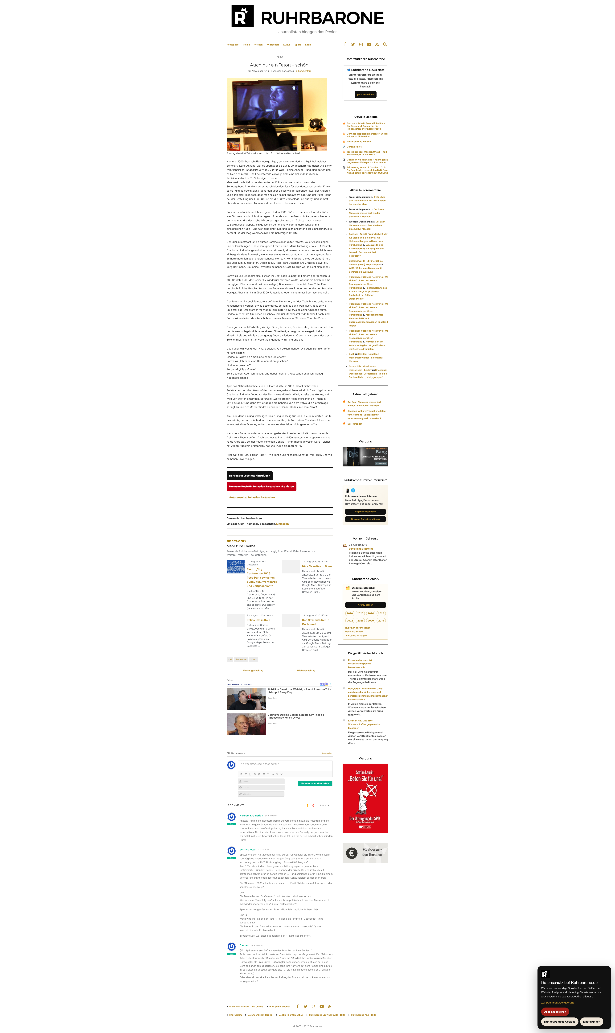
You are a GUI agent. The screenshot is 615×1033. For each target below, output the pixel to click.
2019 (381, 620)
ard (230, 659)
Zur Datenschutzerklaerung (557, 1002)
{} (277, 774)
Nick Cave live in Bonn (317, 566)
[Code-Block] (273, 774)
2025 (360, 613)
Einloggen (282, 523)
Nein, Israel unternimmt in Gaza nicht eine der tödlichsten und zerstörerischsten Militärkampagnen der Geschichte (368, 694)
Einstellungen (591, 1021)
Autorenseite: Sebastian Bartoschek (252, 497)
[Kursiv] (246, 774)
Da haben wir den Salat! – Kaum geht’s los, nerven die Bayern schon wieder (367, 161)
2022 (350, 620)
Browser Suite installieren (365, 519)
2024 (371, 613)
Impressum (235, 1014)
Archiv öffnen (365, 604)
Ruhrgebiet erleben (279, 1006)
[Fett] (241, 774)
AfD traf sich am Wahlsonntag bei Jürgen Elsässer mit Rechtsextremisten (367, 345)
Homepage (232, 44)
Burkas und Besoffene (361, 548)
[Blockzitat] (268, 774)
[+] (282, 774)
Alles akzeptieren (555, 1011)
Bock (351, 354)
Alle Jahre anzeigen (356, 635)
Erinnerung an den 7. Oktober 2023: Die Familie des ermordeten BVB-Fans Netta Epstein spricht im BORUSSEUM (367, 170)
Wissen (258, 44)
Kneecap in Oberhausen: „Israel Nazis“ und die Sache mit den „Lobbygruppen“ (368, 374)
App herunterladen (365, 511)
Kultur (286, 44)
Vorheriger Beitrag (253, 670)
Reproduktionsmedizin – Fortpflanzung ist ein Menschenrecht (361, 664)
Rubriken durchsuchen (357, 627)
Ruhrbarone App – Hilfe (363, 1014)
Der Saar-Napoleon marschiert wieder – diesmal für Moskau (367, 135)
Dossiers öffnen (354, 631)
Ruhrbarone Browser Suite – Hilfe (327, 1014)
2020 (371, 620)
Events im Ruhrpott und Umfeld (246, 1006)
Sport (298, 44)
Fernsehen (241, 659)
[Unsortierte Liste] (264, 774)
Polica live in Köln (258, 620)
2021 (360, 620)
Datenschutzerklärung (260, 1014)
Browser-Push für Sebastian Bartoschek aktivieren (261, 486)
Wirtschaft (273, 44)
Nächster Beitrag (306, 670)
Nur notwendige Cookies (559, 1021)
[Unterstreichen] (250, 774)
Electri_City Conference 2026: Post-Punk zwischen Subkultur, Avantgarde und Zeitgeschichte (262, 578)
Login (308, 44)
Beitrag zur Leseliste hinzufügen (249, 475)
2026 (350, 613)
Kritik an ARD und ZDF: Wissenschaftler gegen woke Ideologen (364, 724)
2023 (381, 613)
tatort (253, 659)
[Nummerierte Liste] (259, 774)
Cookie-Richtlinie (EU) (291, 1014)
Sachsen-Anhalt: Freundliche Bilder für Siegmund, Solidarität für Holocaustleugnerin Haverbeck (366, 126)
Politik (246, 44)
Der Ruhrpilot (354, 146)
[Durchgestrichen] (255, 774)
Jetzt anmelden (365, 94)
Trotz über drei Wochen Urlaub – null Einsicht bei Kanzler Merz (367, 153)
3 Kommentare (303, 71)
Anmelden (326, 753)
